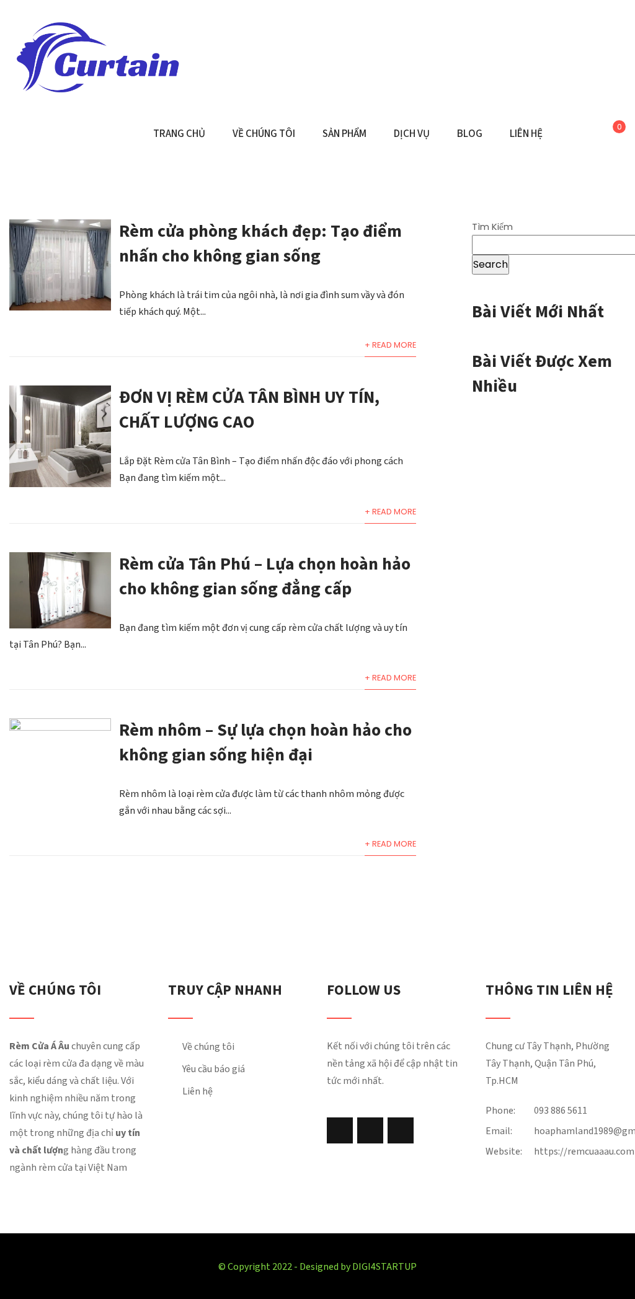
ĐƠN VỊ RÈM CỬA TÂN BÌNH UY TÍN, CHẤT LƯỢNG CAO (249, 409)
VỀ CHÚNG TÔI (264, 133)
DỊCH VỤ (412, 133)
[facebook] (340, 1130)
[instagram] (370, 1130)
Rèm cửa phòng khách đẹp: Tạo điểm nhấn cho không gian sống (260, 243)
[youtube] (401, 1130)
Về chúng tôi (208, 1047)
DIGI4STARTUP (384, 1267)
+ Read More (390, 345)
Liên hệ (197, 1091)
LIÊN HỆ (526, 133)
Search (490, 264)
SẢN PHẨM (344, 133)
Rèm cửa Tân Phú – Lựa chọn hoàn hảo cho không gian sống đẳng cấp (265, 576)
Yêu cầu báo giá (213, 1069)
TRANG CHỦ (179, 133)
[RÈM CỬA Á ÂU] (97, 57)
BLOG (469, 133)
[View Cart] (610, 134)
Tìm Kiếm (492, 226)
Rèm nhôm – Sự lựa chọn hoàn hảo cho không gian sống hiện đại (265, 742)
